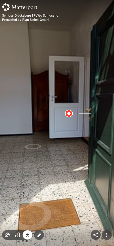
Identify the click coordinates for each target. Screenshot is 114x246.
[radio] (7, 235)
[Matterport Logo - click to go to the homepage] (19, 7)
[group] (17, 235)
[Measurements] (39, 235)
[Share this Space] (96, 235)
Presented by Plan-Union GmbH (25, 20)
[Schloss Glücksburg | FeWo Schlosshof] (57, 123)
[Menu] (107, 235)
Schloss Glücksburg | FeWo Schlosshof (30, 15)
